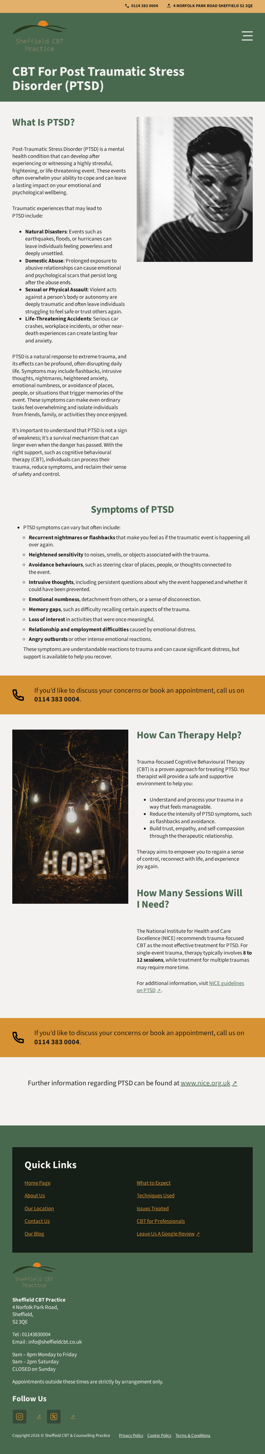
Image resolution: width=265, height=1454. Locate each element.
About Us (35, 1195)
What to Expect (154, 1183)
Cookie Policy (159, 1435)
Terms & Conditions (192, 1435)
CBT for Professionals (161, 1221)
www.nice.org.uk (205, 1083)
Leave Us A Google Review (166, 1233)
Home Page (37, 1183)
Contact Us (37, 1221)
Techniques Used (156, 1195)
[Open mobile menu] (247, 35)
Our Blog (34, 1233)
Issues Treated (153, 1208)
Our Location (39, 1208)
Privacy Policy (131, 1435)
